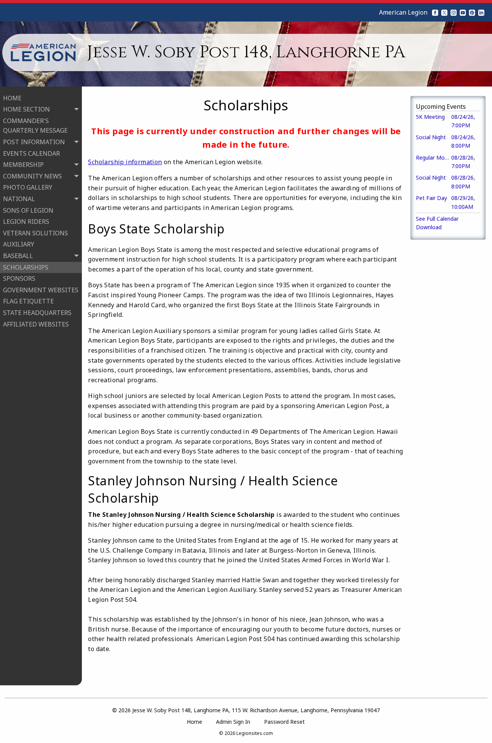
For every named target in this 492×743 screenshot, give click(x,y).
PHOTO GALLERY (27, 187)
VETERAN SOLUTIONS (35, 233)
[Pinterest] (472, 12)
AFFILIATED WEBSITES (36, 324)
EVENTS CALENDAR (31, 153)
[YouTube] (462, 12)
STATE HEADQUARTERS (37, 312)
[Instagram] (453, 12)
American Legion (403, 12)
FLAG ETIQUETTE (28, 301)
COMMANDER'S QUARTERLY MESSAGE (35, 126)
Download (429, 227)
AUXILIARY (18, 244)
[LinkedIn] (481, 12)
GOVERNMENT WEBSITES (40, 290)
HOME (12, 98)
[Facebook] (435, 12)
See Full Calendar (437, 218)
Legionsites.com (254, 733)
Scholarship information (125, 162)
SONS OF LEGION (28, 210)
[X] (444, 12)
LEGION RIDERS (26, 221)
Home (194, 721)
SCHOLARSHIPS (25, 267)
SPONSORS (19, 278)
